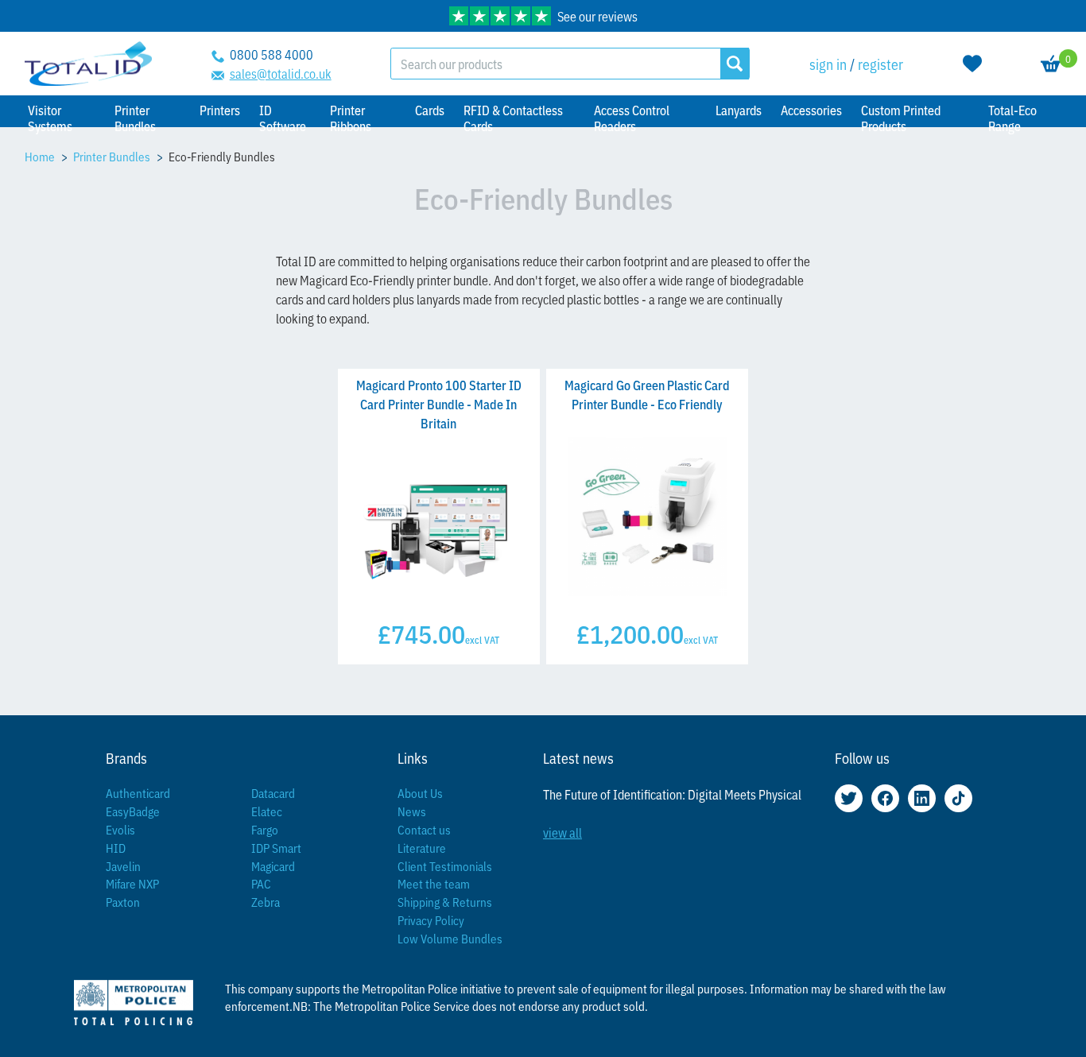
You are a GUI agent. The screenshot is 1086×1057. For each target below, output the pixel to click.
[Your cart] (1051, 63)
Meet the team (434, 883)
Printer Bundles (111, 156)
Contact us (424, 829)
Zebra (265, 901)
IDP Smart (276, 847)
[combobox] (555, 63)
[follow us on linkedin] (922, 798)
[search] (735, 63)
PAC (261, 883)
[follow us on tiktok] (958, 798)
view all (562, 832)
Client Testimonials (445, 866)
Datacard (273, 792)
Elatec (266, 811)
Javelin (123, 866)
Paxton (123, 901)
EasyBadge (133, 811)
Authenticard (138, 792)
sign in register (856, 63)
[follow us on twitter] (849, 798)
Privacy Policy (431, 920)
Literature (422, 847)
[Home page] (88, 64)
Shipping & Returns (445, 901)
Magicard (273, 866)
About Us (420, 792)
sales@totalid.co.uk (281, 73)
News (412, 811)
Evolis (120, 829)
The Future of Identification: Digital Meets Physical (672, 794)
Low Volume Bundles (450, 938)
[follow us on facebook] (885, 798)
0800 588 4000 (271, 54)
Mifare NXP (132, 883)
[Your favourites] (972, 63)
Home (40, 156)
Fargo (264, 829)
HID (116, 847)
